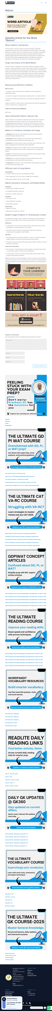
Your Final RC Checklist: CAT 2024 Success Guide (16, 479)
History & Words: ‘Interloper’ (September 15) (16, 846)
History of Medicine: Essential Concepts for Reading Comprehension (22, 542)
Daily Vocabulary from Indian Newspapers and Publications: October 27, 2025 (24, 662)
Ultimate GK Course (10, 953)
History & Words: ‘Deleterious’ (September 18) (16, 836)
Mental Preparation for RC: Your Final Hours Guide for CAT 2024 (20, 482)
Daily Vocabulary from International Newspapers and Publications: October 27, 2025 (25, 602)
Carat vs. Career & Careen (11, 773)
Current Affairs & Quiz (10, 955)
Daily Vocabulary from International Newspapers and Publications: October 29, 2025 (25, 605)
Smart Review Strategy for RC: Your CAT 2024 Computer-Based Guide (22, 485)
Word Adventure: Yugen (11, 725)
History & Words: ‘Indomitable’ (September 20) (16, 839)
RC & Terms (30, 973)
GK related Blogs (9, 957)
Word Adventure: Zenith (11, 722)
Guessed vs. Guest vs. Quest (12, 779)
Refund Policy (8, 995)
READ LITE (7, 421)
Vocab (29, 972)
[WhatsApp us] (49, 1008)
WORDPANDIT (8, 425)
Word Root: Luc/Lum (10, 897)
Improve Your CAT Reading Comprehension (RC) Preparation (19, 476)
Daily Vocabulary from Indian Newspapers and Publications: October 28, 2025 (24, 659)
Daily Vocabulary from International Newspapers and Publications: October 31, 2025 (25, 593)
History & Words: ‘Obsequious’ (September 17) (16, 833)
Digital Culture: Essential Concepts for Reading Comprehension (20, 533)
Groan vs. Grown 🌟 (10, 782)
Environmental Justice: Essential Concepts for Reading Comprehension (22, 545)
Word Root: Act (9, 903)
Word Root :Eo (8, 900)
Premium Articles (9, 959)
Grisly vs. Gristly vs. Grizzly (11, 785)
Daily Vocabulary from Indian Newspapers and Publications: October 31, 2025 (24, 653)
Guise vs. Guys (8, 776)
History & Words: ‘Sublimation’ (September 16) (16, 842)
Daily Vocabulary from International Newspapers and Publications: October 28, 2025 (25, 599)
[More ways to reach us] (45, 1008)
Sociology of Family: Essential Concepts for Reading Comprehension (21, 536)
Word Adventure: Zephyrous (12, 716)
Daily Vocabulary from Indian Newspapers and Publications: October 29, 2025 (24, 665)
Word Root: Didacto (10, 906)
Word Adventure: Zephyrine (12, 719)
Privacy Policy (8, 993)
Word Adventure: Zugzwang (12, 713)
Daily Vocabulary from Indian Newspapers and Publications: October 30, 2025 (24, 656)
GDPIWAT (7, 419)
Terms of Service (9, 992)
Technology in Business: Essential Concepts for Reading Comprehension (23, 539)
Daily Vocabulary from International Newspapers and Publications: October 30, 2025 (25, 596)
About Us (30, 970)
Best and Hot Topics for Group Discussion (15, 473)
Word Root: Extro (9, 894)
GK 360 (6, 423)
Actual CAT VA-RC (32, 975)
